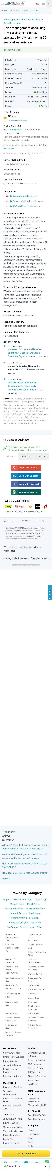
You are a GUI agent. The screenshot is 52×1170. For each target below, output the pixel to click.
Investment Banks (36, 1060)
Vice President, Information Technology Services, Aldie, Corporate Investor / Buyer (22, 386)
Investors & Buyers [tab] (18, 922)
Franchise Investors (37, 1119)
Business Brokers (36, 1068)
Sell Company (34, 985)
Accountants (33, 1080)
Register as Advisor (12, 1076)
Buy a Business (10, 1061)
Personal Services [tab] (14, 908)
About (31, 1130)
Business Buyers (10, 1123)
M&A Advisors (11, 1013)
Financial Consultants (37, 1076)
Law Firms (32, 1084)
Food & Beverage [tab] (22, 899)
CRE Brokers (34, 1072)
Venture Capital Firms (13, 1131)
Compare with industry (17, 121)
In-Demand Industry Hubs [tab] (20, 927)
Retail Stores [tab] (33, 904)
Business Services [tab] (35, 908)
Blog (30, 1138)
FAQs (30, 1146)
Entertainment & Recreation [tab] (25, 917)
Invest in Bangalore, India (26, 420)
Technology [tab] (40, 899)
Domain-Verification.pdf (24, 201)
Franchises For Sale (37, 1115)
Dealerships (33, 998)
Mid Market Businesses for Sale (12, 937)
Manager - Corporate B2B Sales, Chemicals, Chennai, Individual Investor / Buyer (25, 353)
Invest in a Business (12, 1065)
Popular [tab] (7, 899)
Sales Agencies (39, 87)
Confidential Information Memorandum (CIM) (37, 1102)
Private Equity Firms (12, 1135)
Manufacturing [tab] (17, 904)
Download (43, 521)
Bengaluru (41, 92)
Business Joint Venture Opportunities (11, 969)
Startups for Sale (36, 974)
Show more (7, 879)
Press (30, 1142)
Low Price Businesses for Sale (12, 947)
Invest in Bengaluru (27, 423)
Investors (32, 1002)
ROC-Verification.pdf (22, 206)
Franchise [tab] (36, 922)
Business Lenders (11, 1143)
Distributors (33, 994)
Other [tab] (39, 927)
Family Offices (9, 1139)
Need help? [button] (50, 594)
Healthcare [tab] (34, 913)
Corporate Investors (12, 1127)
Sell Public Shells (36, 989)
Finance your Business (13, 1057)
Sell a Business (35, 1013)
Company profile (20, 196)
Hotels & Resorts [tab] (18, 913)
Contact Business (26, 1153)
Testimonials (34, 1134)
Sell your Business (11, 1053)
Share (27, 521)
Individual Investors (12, 1119)
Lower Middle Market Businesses (34, 937)
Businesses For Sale (12, 1087)
